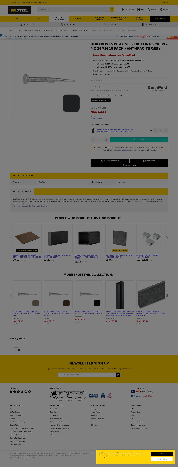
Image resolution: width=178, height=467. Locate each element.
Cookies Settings (161, 459)
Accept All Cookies (161, 454)
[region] (135, 457)
